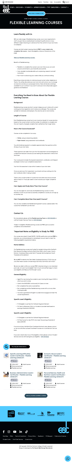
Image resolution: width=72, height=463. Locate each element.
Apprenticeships (39, 7)
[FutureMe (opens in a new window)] (50, 413)
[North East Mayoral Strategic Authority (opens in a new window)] (21, 413)
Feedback (41, 436)
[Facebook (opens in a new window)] (4, 431)
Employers (55, 7)
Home (25, 18)
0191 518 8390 (51, 218)
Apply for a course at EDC (36, 13)
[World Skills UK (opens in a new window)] (41, 414)
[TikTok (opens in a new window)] (26, 431)
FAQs (48, 7)
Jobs (51, 2)
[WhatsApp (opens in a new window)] (67, 459)
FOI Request (49, 436)
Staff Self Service (18, 439)
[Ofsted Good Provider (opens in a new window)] (11, 413)
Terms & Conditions (20, 436)
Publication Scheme (60, 436)
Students (28, 7)
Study (12, 7)
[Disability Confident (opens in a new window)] (60, 413)
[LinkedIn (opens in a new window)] (20, 431)
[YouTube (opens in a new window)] (14, 431)
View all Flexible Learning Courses (36, 395)
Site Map (5, 436)
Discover (19, 7)
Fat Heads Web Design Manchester (42, 448)
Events (40, 2)
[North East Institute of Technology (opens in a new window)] (31, 414)
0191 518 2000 (9, 2)
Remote (15, 361)
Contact (64, 7)
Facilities (46, 2)
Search (67, 2)
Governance (28, 439)
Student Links (7, 439)
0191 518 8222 (38, 220)
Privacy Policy (32, 436)
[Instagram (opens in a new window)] (9, 431)
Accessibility (57, 2)
